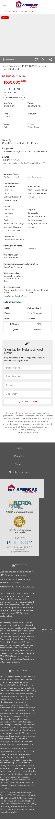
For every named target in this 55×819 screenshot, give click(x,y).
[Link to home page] (27, 4)
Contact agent (9, 60)
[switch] (36, 59)
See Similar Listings (14, 97)
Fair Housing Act (22, 602)
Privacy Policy (47, 632)
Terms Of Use (46, 629)
